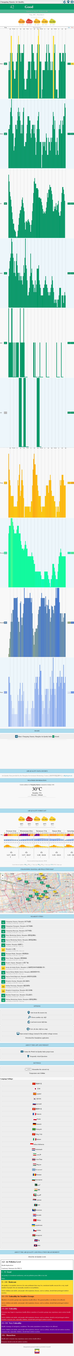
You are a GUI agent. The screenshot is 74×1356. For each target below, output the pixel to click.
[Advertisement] (37, 754)
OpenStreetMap (63, 912)
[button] (40, 897)
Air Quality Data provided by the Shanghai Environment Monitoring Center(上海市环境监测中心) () (37, 776)
